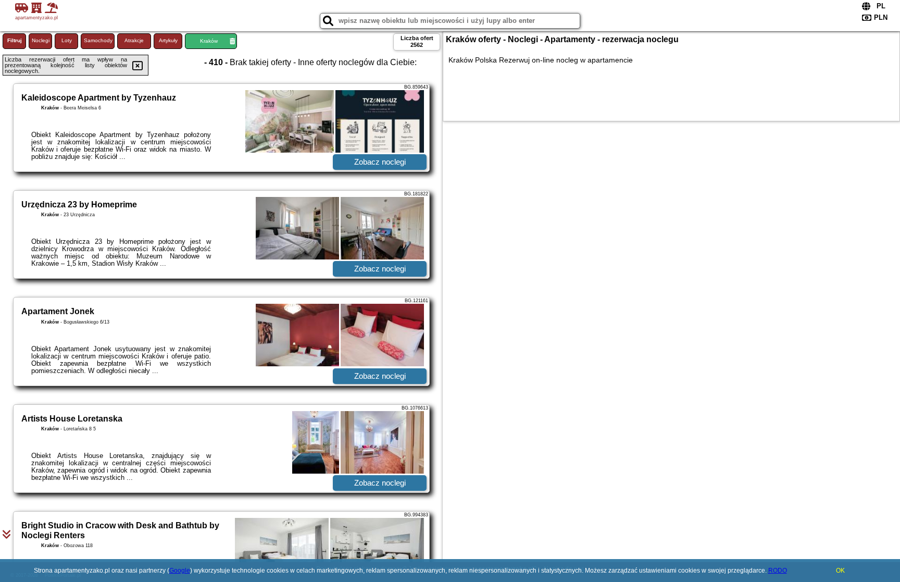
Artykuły (168, 40)
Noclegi (40, 40)
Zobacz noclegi (380, 161)
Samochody (98, 40)
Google (179, 570)
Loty (66, 40)
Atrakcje (134, 40)
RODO (777, 570)
